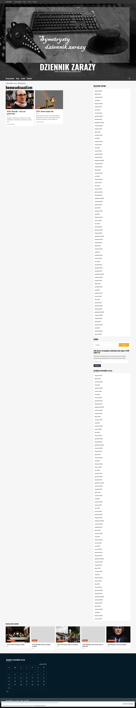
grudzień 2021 (99, 268)
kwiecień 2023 (99, 217)
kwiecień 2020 (99, 331)
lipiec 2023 (98, 208)
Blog (24, 1)
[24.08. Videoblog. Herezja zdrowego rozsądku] (43, 634)
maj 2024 (97, 176)
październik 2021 (99, 274)
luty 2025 (97, 147)
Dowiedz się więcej (11, 124)
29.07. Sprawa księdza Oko (45, 111)
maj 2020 (97, 328)
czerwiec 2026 (98, 97)
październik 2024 (99, 160)
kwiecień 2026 (99, 103)
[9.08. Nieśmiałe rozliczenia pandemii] (118, 634)
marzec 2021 (98, 296)
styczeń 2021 (98, 302)
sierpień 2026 (98, 91)
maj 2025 (97, 138)
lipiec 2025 (98, 132)
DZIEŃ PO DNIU (61, 640)
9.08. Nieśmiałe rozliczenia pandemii (117, 644)
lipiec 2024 (98, 170)
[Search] (129, 78)
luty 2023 (97, 223)
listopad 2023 (98, 195)
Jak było (9, 107)
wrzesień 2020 (99, 315)
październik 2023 (99, 198)
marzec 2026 (98, 106)
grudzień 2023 (99, 192)
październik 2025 (99, 122)
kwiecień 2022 (99, 255)
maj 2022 (97, 252)
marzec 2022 (98, 258)
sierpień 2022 (98, 242)
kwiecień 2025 (99, 141)
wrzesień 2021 (99, 277)
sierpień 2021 (98, 280)
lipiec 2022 (98, 245)
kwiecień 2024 (99, 179)
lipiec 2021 (98, 283)
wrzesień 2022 (99, 239)
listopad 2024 (98, 157)
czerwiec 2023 (98, 211)
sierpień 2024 (98, 166)
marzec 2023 (98, 220)
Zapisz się (97, 365)
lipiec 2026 (98, 94)
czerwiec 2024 (98, 173)
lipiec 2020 (98, 321)
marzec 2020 (98, 334)
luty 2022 (97, 261)
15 (38, 678)
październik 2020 (99, 312)
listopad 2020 (98, 309)
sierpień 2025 (98, 129)
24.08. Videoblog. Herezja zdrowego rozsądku (41, 645)
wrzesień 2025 (99, 125)
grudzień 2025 (99, 116)
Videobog (35, 640)
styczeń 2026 (98, 113)
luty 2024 (97, 185)
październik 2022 (99, 236)
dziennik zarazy (68, 67)
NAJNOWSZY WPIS (11, 640)
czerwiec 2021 (98, 286)
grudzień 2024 (99, 154)
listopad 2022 (98, 233)
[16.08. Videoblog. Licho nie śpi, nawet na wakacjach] (93, 634)
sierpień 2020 (98, 318)
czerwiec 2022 (98, 249)
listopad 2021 (98, 271)
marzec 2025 (98, 144)
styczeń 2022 (98, 264)
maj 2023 (97, 214)
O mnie (29, 1)
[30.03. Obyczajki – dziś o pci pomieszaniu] (20, 99)
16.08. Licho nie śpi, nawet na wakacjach (67, 644)
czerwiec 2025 (98, 135)
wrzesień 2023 (99, 201)
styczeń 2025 (98, 151)
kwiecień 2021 (99, 293)
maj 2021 (97, 290)
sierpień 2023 (98, 204)
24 (9, 684)
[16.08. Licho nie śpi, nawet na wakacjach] (68, 634)
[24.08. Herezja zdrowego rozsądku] (18, 634)
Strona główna (18, 1)
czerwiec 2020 (98, 324)
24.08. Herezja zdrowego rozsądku (15, 644)
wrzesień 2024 (99, 163)
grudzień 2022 (99, 230)
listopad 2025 (98, 119)
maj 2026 (97, 100)
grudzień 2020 (99, 305)
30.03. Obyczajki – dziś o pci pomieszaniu (16, 112)
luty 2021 (97, 299)
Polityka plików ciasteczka (40, 705)
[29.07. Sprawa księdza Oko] (49, 99)
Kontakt (35, 1)
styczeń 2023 (98, 226)
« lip (7, 691)
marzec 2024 (98, 182)
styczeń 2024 (98, 189)
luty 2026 (97, 110)
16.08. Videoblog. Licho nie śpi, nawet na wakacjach (92, 645)
